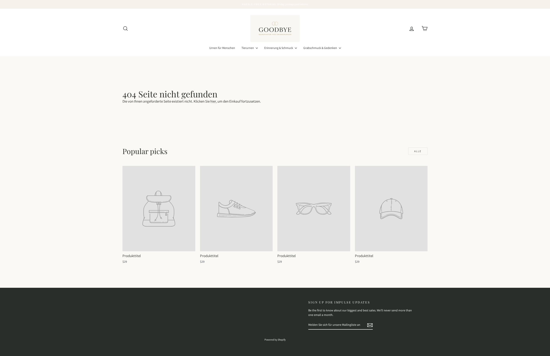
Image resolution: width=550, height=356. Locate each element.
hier (213, 101)
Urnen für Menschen (222, 48)
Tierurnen (248, 48)
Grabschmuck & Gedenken (320, 48)
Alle (418, 151)
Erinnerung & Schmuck (279, 48)
